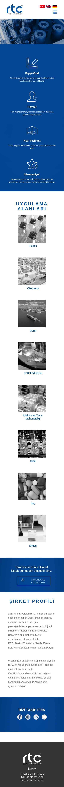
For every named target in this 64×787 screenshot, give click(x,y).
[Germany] (55, 6)
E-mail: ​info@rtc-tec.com (33, 774)
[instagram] (28, 717)
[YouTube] (44, 717)
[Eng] (48, 6)
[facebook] (19, 717)
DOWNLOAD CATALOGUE (33, 581)
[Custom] (36, 717)
